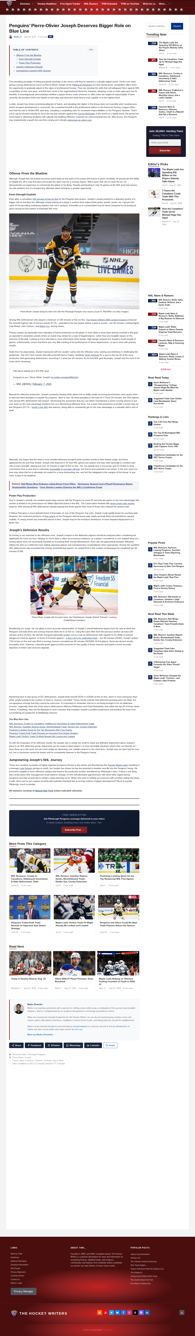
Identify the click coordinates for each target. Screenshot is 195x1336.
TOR (154, 43)
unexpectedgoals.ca (81, 1026)
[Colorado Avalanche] (42, 11)
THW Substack (109, 3)
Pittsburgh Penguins (82, 85)
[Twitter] (111, 1312)
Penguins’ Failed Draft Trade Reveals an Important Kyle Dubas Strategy (43, 733)
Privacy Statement (18, 1272)
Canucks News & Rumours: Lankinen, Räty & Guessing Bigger (171, 343)
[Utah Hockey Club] (160, 11)
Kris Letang (49, 516)
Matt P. (58, 988)
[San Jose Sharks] (132, 11)
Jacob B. (15, 885)
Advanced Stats (19, 1054)
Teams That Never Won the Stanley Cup (147, 1269)
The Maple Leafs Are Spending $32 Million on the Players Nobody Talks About (171, 46)
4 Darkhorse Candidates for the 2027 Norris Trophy (168, 467)
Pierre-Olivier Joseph (21, 1057)
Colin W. (14, 932)
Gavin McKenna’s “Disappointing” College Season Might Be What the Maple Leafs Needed (166, 386)
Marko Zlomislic (35, 1004)
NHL (154, 74)
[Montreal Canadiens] (87, 11)
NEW (154, 355)
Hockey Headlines (47, 3)
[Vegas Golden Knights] (172, 11)
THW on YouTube (130, 3)
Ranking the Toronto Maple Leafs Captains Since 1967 (166, 445)
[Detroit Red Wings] (59, 11)
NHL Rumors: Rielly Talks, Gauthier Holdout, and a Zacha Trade (170, 302)
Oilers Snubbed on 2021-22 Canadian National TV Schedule (38, 1063)
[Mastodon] (141, 1312)
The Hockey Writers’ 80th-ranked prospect (106, 320)
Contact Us (15, 1279)
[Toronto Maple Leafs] (155, 11)
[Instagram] (129, 1312)
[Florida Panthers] (71, 11)
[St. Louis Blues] (144, 11)
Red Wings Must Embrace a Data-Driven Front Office (48, 484)
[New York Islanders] (104, 11)
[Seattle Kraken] (138, 11)
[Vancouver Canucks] (166, 11)
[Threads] (135, 1312)
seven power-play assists (122, 503)
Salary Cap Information (140, 1254)
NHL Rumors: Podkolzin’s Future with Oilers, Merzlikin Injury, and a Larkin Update (171, 94)
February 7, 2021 (42, 384)
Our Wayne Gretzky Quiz (141, 1283)
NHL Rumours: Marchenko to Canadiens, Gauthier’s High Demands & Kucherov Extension (169, 599)
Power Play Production (30, 63)
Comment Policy (17, 1276)
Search (177, 26)
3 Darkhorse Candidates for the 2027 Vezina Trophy (168, 456)
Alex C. (103, 885)
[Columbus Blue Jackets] (48, 11)
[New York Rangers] (110, 11)
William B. (163, 67)
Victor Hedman (92, 355)
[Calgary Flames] (26, 11)
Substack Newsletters (19, 1265)
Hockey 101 (135, 1258)
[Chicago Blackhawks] (37, 11)
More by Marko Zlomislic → (41, 1034)
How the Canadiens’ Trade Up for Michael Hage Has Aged (171, 61)
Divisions (25, 3)
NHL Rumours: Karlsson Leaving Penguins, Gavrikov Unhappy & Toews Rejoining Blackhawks (167, 551)
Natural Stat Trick (44, 790)
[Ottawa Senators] (116, 11)
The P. (162, 53)
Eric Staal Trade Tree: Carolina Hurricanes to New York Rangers (169, 565)
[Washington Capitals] (177, 11)
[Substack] (99, 1312)
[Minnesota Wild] (82, 11)
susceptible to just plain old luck (65, 469)
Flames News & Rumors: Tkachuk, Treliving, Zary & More (38, 1060)
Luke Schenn (26, 768)
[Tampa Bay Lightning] (149, 11)
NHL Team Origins (138, 1265)
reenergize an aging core (79, 120)
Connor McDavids (86, 113)
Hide (91, 49)
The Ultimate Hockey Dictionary (144, 1262)
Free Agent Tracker (70, 3)
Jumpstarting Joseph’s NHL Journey (33, 70)
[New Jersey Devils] (99, 11)
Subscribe (165, 150)
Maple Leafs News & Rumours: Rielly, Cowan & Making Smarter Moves (171, 356)
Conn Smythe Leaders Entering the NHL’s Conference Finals (71, 487)
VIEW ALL (166, 369)
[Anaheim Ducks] (9, 11)
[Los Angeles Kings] (76, 11)
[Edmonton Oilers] (65, 11)
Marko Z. (18, 37)
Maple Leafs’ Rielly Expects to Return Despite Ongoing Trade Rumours (171, 329)
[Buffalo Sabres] (20, 11)
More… (163, 3)
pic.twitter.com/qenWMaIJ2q (64, 377)
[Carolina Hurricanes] (31, 11)
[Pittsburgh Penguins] (127, 11)
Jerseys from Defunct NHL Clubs (144, 1276)
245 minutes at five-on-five (45, 199)
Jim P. (58, 885)
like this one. (77, 1029)
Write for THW (16, 1254)
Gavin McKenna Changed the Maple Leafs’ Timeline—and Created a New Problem (167, 678)
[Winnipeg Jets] (183, 11)
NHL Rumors (91, 3)
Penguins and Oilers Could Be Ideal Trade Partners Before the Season (118, 924)
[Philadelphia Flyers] (121, 11)
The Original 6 (136, 1272)
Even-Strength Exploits (30, 59)
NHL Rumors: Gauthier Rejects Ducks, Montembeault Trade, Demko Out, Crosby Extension (53, 727)
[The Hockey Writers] (9, 3)
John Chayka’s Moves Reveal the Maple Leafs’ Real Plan (167, 576)
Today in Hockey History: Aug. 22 (28, 978)
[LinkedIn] (147, 1312)
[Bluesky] (117, 1312)
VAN (154, 107)
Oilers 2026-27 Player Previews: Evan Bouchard (74, 980)
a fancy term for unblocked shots (82, 638)
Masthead (15, 1257)
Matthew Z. (16, 988)
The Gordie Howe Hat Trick (142, 1280)
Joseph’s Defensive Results (29, 67)
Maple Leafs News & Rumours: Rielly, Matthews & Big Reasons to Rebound (171, 316)
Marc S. (102, 988)
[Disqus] (74, 1109)
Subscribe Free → (74, 829)
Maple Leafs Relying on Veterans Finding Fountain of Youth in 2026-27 (117, 981)
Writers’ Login (16, 1283)
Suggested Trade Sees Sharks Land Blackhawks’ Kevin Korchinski (168, 401)
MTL (154, 60)
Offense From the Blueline (28, 55)
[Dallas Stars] (54, 11)
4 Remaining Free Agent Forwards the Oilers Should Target (167, 664)
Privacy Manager (23, 1291)
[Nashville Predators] (93, 11)
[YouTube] (105, 1312)
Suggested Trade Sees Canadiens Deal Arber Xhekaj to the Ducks (168, 651)
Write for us (149, 3)
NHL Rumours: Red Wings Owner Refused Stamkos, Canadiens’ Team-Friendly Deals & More (169, 623)
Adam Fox (44, 326)
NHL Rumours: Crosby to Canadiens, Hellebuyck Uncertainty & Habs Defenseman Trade (51, 723)
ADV (50, 36)
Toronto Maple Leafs (118, 765)
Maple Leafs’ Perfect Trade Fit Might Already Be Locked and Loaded (42, 736)
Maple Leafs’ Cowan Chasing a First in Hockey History (168, 587)
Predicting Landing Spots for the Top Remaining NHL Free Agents (40, 730)
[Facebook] (123, 1312)
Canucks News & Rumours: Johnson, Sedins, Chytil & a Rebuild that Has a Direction (171, 111)
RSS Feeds (15, 1268)
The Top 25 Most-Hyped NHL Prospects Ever (167, 434)
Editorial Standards (19, 1261)
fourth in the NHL (40, 407)
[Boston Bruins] (14, 11)
